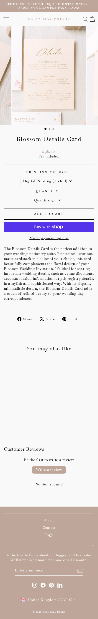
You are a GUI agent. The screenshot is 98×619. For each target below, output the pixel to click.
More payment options (49, 238)
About (49, 520)
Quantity (47, 191)
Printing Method (47, 172)
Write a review (49, 469)
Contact (49, 527)
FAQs (48, 535)
